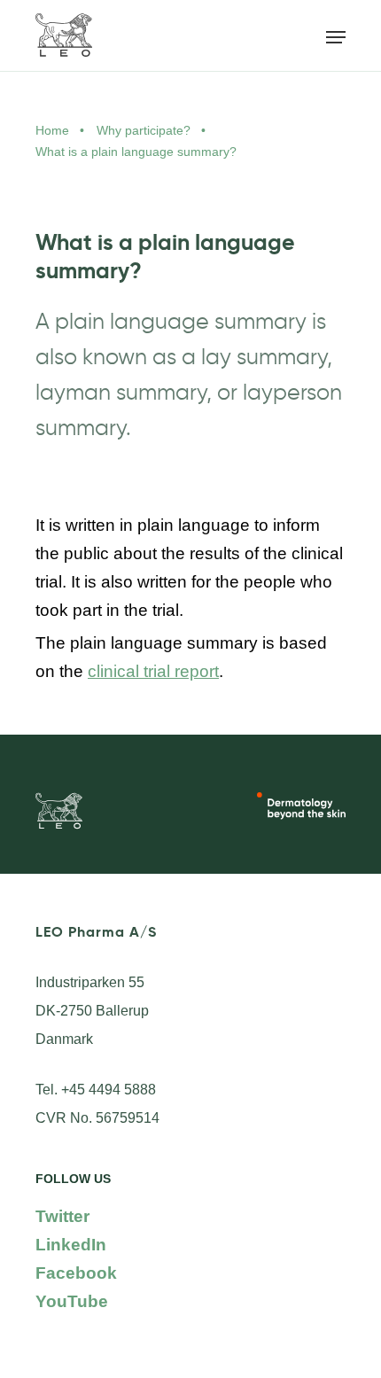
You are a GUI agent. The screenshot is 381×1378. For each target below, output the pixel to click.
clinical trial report (153, 671)
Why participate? (143, 130)
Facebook (76, 1273)
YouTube (71, 1301)
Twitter (62, 1216)
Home (52, 130)
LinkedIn (70, 1244)
